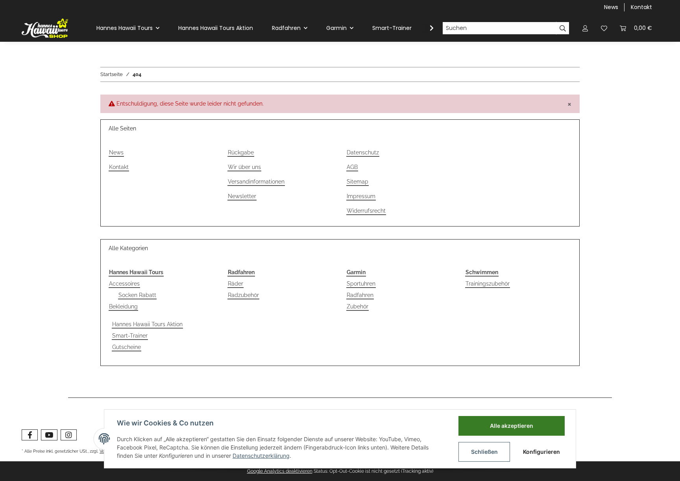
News (611, 7)
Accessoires (124, 283)
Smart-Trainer (130, 335)
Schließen (484, 451)
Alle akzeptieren (511, 425)
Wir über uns (244, 167)
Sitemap (357, 181)
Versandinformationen (256, 181)
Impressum (361, 196)
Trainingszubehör (488, 283)
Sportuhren (361, 283)
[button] (585, 28)
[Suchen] (562, 28)
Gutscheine (126, 347)
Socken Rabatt (137, 295)
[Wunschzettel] (604, 28)
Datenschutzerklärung (261, 455)
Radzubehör (243, 295)
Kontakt (641, 7)
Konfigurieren (541, 451)
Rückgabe (241, 152)
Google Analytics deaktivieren (279, 471)
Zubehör (357, 306)
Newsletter (242, 196)
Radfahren (360, 295)
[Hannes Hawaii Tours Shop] (45, 28)
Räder (235, 283)
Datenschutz (363, 152)
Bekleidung (123, 306)
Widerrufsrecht (366, 211)
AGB (352, 167)
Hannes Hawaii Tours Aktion (147, 324)
